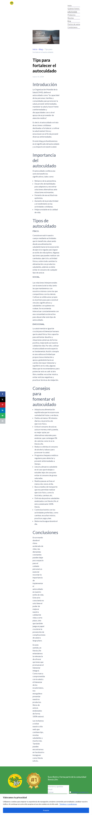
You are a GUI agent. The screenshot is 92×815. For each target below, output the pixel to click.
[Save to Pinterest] (2, 405)
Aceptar (46, 810)
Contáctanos (72, 27)
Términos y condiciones (68, 804)
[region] (46, 804)
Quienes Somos (73, 9)
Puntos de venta (74, 24)
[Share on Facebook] (2, 394)
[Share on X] (2, 399)
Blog (69, 21)
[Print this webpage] (2, 421)
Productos (71, 15)
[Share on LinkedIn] (2, 410)
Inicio (70, 6)
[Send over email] (2, 415)
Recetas (71, 18)
